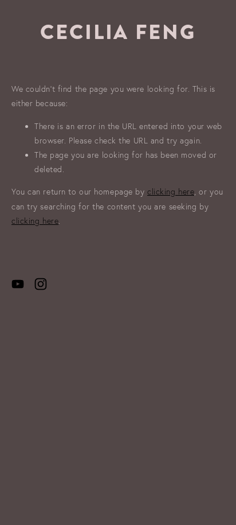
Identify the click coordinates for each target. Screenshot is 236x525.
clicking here (170, 191)
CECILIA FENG (118, 32)
